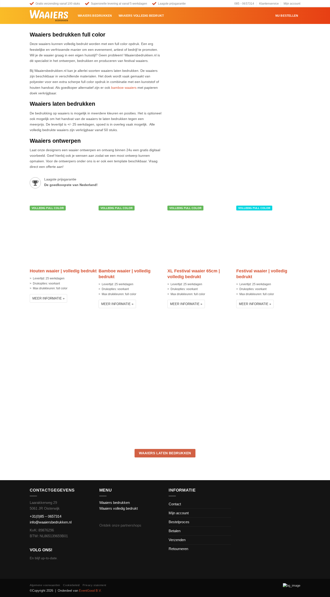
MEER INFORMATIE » (48, 298)
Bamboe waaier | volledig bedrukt (125, 274)
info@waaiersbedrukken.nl (51, 522)
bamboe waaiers (123, 88)
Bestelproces (179, 522)
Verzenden (177, 540)
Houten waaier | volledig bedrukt (63, 271)
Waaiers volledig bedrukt (141, 15)
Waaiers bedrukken (95, 15)
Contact (175, 504)
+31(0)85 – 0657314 (45, 516)
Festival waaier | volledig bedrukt (261, 274)
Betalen (174, 531)
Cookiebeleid (71, 585)
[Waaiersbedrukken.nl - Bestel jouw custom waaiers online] (49, 16)
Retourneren (178, 549)
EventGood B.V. (90, 590)
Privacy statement (94, 585)
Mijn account (292, 3)
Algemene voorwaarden (45, 585)
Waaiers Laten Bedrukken (165, 453)
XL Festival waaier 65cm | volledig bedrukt (193, 274)
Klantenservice (269, 3)
